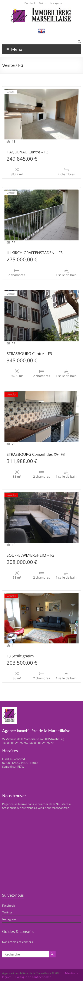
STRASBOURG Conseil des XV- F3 (36, 454)
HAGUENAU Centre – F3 (27, 152)
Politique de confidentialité (33, 977)
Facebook (30, 2)
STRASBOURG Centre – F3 (29, 354)
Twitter (43, 2)
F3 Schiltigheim (20, 656)
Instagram (56, 2)
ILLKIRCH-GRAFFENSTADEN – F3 (35, 253)
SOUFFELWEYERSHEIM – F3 (30, 555)
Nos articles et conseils (17, 942)
